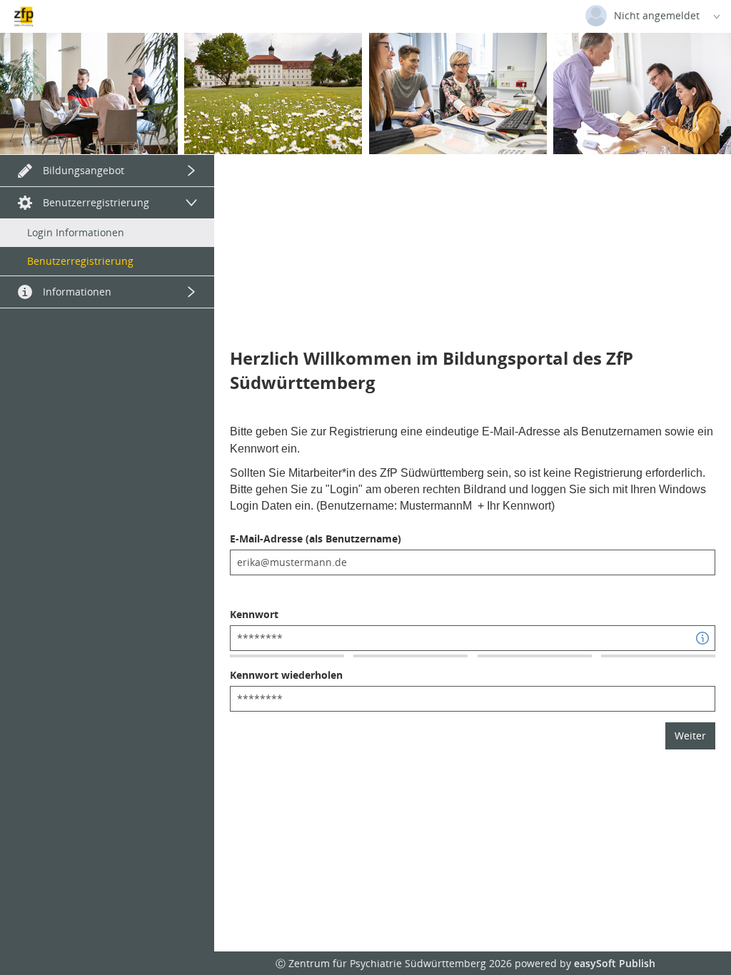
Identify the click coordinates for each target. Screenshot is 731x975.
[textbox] (473, 562)
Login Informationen (75, 232)
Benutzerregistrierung (80, 261)
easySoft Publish (614, 963)
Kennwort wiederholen (286, 675)
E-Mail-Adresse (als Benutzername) (315, 538)
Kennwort (254, 614)
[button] (702, 638)
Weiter (690, 735)
